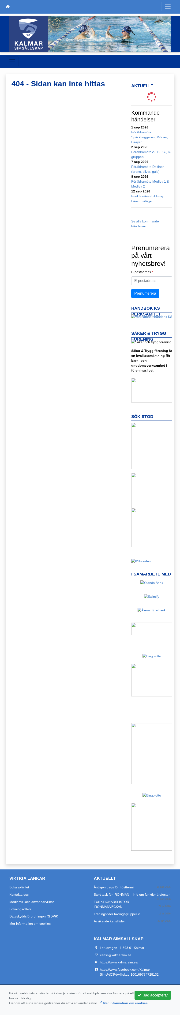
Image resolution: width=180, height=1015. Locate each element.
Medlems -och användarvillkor (31, 902)
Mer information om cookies (30, 923)
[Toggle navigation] (167, 6)
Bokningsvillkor (20, 909)
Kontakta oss (19, 894)
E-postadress (141, 272)
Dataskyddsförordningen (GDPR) (33, 916)
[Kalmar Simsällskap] (90, 34)
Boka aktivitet (19, 887)
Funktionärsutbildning (147, 196)
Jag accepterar (154, 995)
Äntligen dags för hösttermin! (115, 887)
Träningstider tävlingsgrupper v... (118, 914)
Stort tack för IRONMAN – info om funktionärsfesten (132, 894)
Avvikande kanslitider (109, 921)
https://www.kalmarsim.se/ (119, 962)
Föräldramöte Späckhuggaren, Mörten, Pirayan (149, 137)
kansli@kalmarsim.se (115, 955)
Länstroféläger (142, 201)
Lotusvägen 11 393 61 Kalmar (122, 948)
